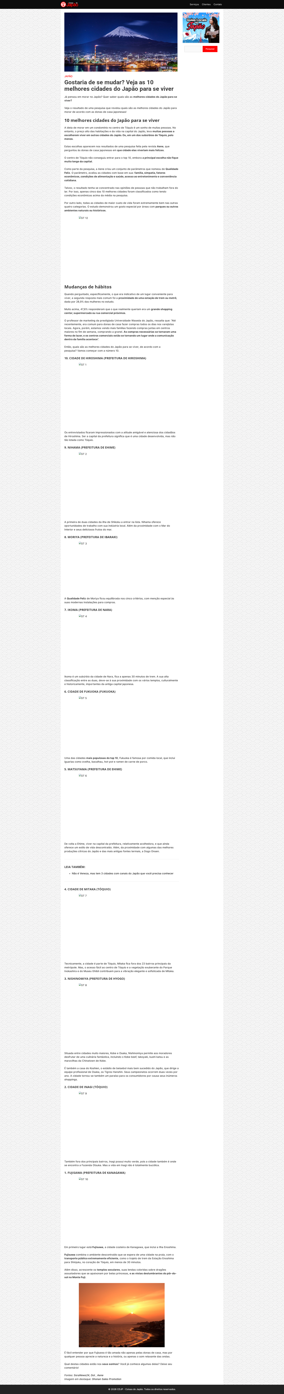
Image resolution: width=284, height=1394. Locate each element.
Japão (68, 76)
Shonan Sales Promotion (106, 1379)
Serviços (194, 4)
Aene (100, 1375)
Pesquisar (210, 49)
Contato (218, 4)
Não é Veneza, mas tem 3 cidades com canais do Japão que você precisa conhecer (123, 873)
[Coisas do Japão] (69, 4)
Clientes (206, 4)
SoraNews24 (81, 1375)
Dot (93, 1375)
